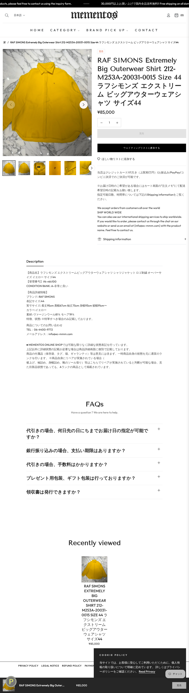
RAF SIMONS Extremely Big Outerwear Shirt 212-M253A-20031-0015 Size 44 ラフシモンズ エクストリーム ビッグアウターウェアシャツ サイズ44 (94, 612)
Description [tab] (35, 261)
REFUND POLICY (72, 665)
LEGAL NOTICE (50, 665)
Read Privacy (147, 671)
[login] (168, 15)
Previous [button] (11, 105)
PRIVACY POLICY (28, 665)
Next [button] (84, 105)
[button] (7, 15)
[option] (47, 102)
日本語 (18, 15)
